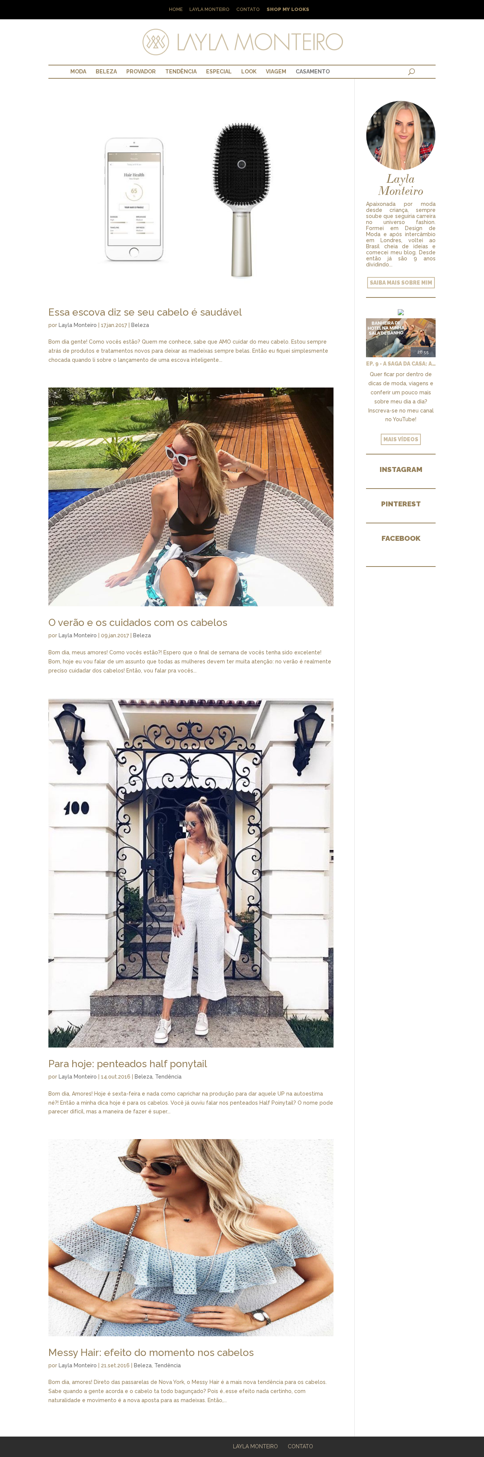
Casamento (313, 71)
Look (248, 71)
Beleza (106, 71)
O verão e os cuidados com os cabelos (137, 622)
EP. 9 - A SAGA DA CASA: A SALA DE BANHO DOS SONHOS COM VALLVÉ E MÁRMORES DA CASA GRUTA (401, 364)
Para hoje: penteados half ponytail (127, 1063)
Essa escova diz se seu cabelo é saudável (145, 312)
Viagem (276, 71)
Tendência (181, 71)
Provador (141, 71)
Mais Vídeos (400, 439)
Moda (78, 71)
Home (176, 9)
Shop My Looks (288, 9)
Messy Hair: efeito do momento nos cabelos (151, 1352)
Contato (248, 9)
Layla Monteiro (209, 9)
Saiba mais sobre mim (401, 283)
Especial (219, 71)
